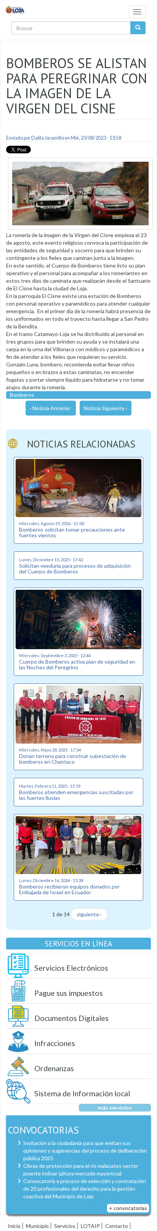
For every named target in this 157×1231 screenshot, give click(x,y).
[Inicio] (15, 9)
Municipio (37, 1226)
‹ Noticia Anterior (50, 408)
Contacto (116, 1226)
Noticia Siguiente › (105, 408)
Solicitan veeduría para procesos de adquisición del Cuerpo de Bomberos (75, 568)
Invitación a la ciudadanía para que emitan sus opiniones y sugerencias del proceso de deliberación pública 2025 (85, 1150)
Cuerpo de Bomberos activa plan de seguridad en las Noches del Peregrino (77, 664)
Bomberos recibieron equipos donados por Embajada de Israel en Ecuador (69, 889)
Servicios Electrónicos (71, 967)
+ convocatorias (128, 1208)
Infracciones (54, 1043)
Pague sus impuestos (68, 993)
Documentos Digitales (71, 1018)
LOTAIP (90, 1226)
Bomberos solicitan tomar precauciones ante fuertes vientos (72, 532)
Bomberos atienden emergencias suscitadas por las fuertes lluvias (76, 795)
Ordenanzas (54, 1068)
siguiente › (89, 914)
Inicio (14, 1226)
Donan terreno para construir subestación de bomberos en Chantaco (72, 759)
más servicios (115, 1107)
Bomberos (22, 395)
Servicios (64, 1226)
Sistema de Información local (82, 1093)
